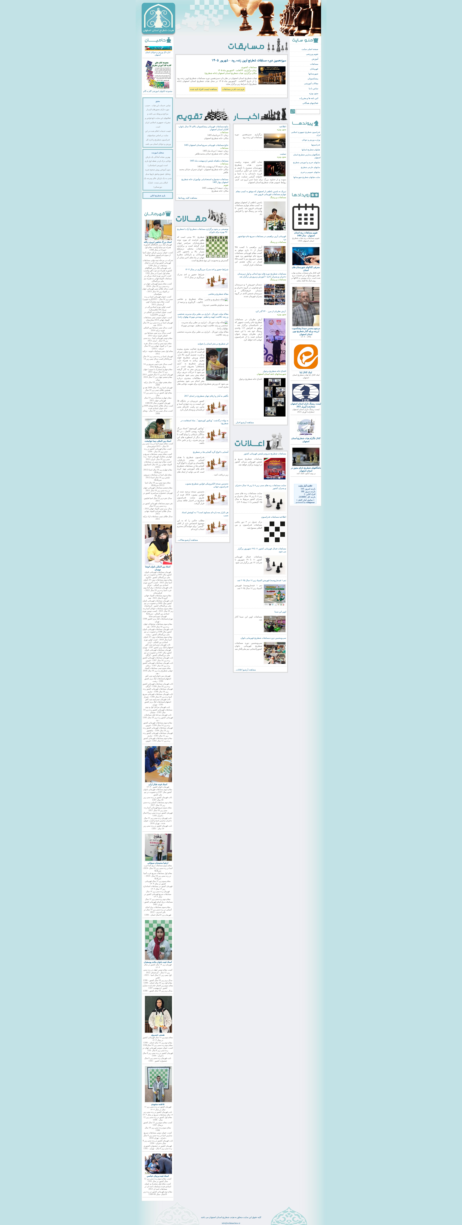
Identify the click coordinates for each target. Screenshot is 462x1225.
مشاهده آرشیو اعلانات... (245, 669)
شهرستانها (313, 73)
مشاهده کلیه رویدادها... (187, 198)
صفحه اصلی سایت (310, 49)
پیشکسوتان (313, 78)
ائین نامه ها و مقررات (308, 98)
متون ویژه (313, 93)
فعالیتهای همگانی (310, 103)
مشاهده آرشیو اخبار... (244, 422)
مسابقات (314, 64)
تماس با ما (313, 88)
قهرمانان (314, 69)
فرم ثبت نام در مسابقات (233, 89)
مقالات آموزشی (311, 83)
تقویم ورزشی (312, 54)
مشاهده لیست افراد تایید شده (203, 89)
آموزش (315, 59)
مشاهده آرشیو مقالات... (187, 540)
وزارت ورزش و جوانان (311, 140)
